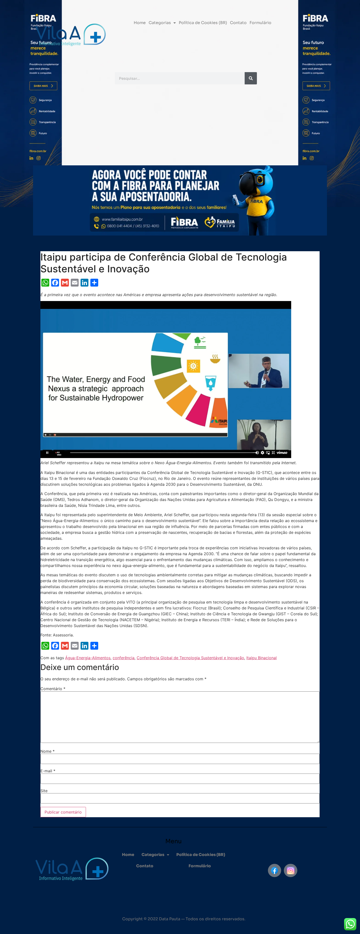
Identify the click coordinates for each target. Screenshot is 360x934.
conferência (123, 657)
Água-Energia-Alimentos (87, 657)
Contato (238, 22)
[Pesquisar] (251, 78)
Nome (47, 751)
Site (44, 791)
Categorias (160, 22)
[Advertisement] (180, 126)
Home (140, 22)
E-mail (47, 771)
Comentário (52, 689)
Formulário (260, 22)
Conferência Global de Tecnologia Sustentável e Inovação (190, 657)
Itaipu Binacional (261, 657)
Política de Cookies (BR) (203, 22)
